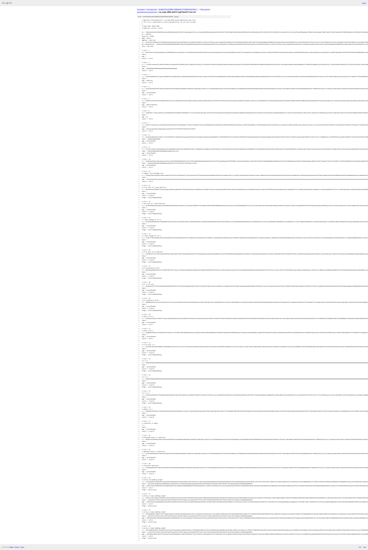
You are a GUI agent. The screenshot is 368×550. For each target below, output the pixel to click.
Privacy (17, 547)
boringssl (141, 9)
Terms (22, 547)
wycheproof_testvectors (147, 12)
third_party (205, 9)
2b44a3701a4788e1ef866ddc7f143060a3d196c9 (178, 9)
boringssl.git (151, 9)
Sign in (364, 3)
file (176, 16)
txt (360, 547)
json (364, 547)
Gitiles (11, 547)
